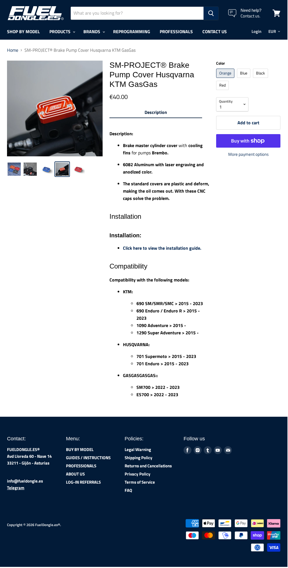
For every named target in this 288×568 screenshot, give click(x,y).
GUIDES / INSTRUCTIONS (88, 457)
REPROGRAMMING (131, 31)
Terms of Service (140, 482)
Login (256, 31)
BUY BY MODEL (79, 449)
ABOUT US (75, 474)
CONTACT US (214, 31)
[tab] (155, 113)
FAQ (128, 490)
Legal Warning (138, 449)
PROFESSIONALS (176, 31)
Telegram (15, 487)
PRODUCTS (60, 31)
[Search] (211, 13)
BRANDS (92, 31)
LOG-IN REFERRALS (83, 482)
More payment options (248, 154)
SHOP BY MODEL (23, 31)
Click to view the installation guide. (162, 248)
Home (12, 50)
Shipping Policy (138, 457)
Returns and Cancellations (148, 466)
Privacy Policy (137, 474)
